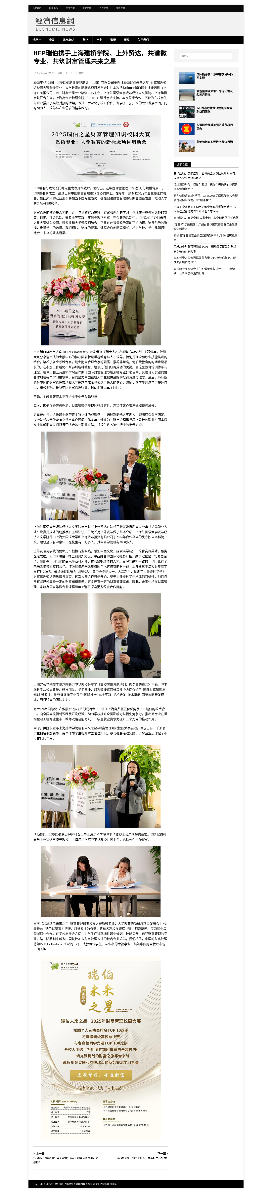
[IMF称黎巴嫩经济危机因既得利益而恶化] (187, 112)
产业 (99, 39)
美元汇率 (70, 8)
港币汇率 (120, 8)
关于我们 (143, 39)
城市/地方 (69, 39)
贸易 (127, 39)
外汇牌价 (36, 8)
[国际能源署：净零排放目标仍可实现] (187, 78)
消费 (113, 39)
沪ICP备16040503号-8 (107, 1184)
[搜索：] (206, 56)
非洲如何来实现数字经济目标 (215, 141)
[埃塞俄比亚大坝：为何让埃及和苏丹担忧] (187, 95)
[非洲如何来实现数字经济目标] (187, 146)
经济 (85, 39)
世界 (35, 39)
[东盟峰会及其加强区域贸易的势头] (187, 129)
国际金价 (53, 8)
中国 (52, 39)
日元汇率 (103, 8)
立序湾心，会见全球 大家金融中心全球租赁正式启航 (206, 217)
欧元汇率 (87, 8)
